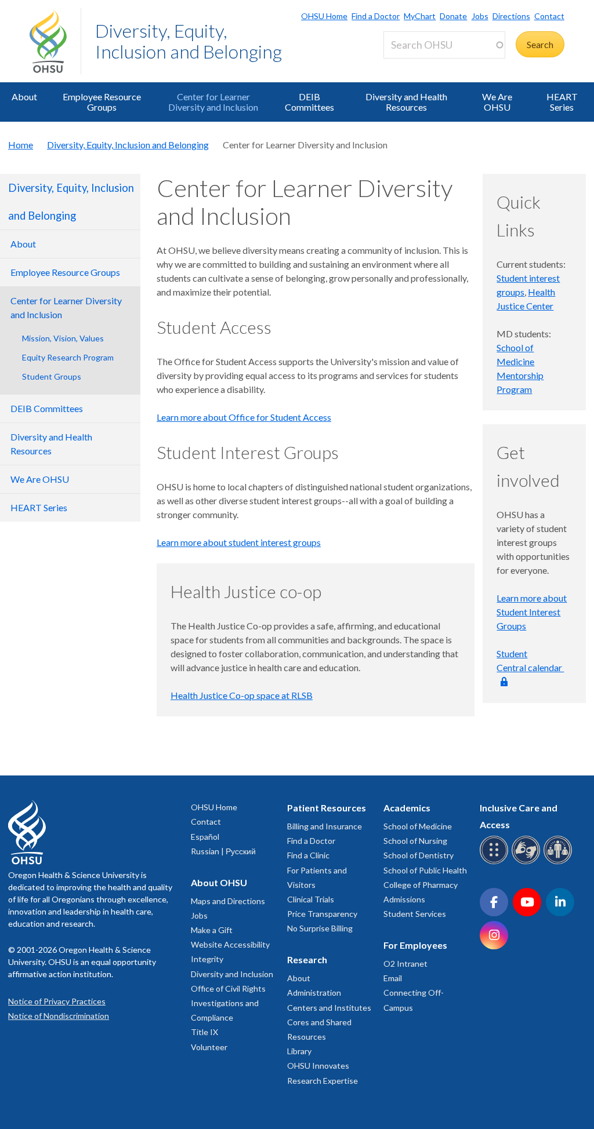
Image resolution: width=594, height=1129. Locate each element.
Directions (511, 16)
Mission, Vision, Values (63, 338)
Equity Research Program (68, 357)
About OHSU (219, 882)
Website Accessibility (230, 944)
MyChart (420, 16)
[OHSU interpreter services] (559, 862)
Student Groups (51, 376)
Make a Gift (212, 930)
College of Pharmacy (420, 885)
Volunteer (209, 1047)
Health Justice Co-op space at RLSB (242, 695)
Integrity (207, 959)
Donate (453, 16)
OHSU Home (324, 16)
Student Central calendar (530, 660)
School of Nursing (415, 841)
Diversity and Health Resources (406, 101)
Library (299, 1051)
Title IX (204, 1032)
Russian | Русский (223, 851)
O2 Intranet (405, 963)
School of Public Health (425, 870)
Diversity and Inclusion (232, 974)
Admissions (404, 899)
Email (392, 978)
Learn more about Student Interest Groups (532, 611)
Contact (549, 16)
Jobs (480, 16)
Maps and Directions (228, 901)
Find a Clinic (308, 855)
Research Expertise (322, 1081)
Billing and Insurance (324, 826)
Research (307, 959)
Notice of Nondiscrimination (58, 1016)
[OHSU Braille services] (496, 862)
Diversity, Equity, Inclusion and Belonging (188, 41)
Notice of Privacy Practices (57, 1001)
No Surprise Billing (320, 928)
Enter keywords (419, 65)
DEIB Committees (309, 101)
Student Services (414, 914)
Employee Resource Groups (102, 101)
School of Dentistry (418, 855)
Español (205, 837)
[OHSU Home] (55, 41)
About (24, 96)
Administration (314, 992)
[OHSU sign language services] (528, 862)
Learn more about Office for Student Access (244, 417)
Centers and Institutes (329, 1008)
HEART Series (562, 101)
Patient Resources (326, 807)
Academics (406, 807)
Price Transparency (322, 914)
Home (20, 144)
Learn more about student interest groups (239, 542)
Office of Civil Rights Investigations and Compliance (228, 1003)
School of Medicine (417, 826)
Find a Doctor (376, 16)
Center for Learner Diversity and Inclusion (213, 101)
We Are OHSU (497, 101)
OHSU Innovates (318, 1065)
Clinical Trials (310, 899)
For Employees (415, 944)
